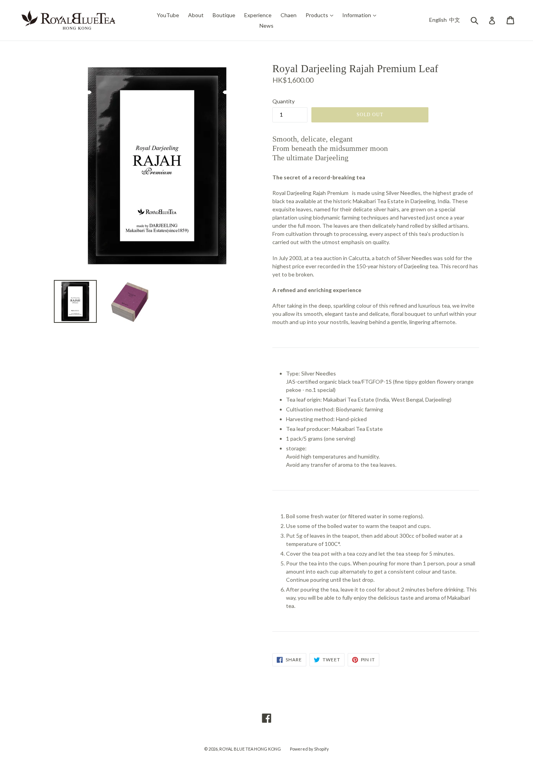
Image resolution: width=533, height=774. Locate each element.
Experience (258, 15)
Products (321, 14)
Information (361, 14)
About (196, 15)
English (438, 19)
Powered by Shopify (309, 748)
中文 (454, 19)
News (266, 25)
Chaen (289, 15)
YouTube (168, 15)
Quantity (283, 101)
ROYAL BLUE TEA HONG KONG (250, 748)
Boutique (224, 15)
